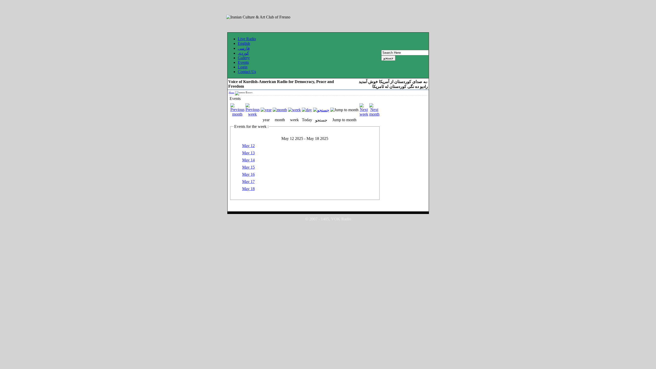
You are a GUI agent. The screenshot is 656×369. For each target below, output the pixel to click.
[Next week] (364, 114)
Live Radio (247, 39)
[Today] (307, 110)
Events (243, 62)
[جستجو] (321, 110)
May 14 (248, 160)
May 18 (248, 189)
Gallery (244, 58)
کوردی (243, 53)
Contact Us (247, 71)
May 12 (248, 146)
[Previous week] (252, 114)
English (244, 43)
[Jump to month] (344, 110)
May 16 (248, 174)
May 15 (248, 167)
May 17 (248, 181)
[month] (280, 110)
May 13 (248, 153)
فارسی (244, 48)
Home (231, 92)
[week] (294, 110)
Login (243, 67)
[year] (266, 110)
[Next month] (374, 114)
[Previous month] (237, 114)
